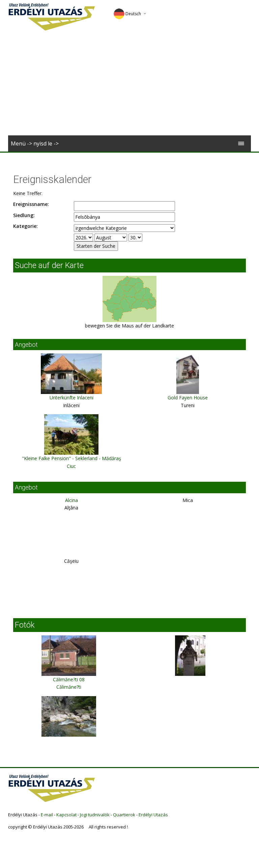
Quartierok (124, 815)
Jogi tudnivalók (95, 815)
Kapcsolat (66, 815)
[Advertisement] (129, 84)
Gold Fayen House (188, 397)
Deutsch (133, 14)
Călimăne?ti (68, 687)
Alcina (71, 500)
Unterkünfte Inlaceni (71, 397)
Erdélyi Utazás (153, 815)
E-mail (47, 815)
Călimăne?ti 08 (69, 679)
